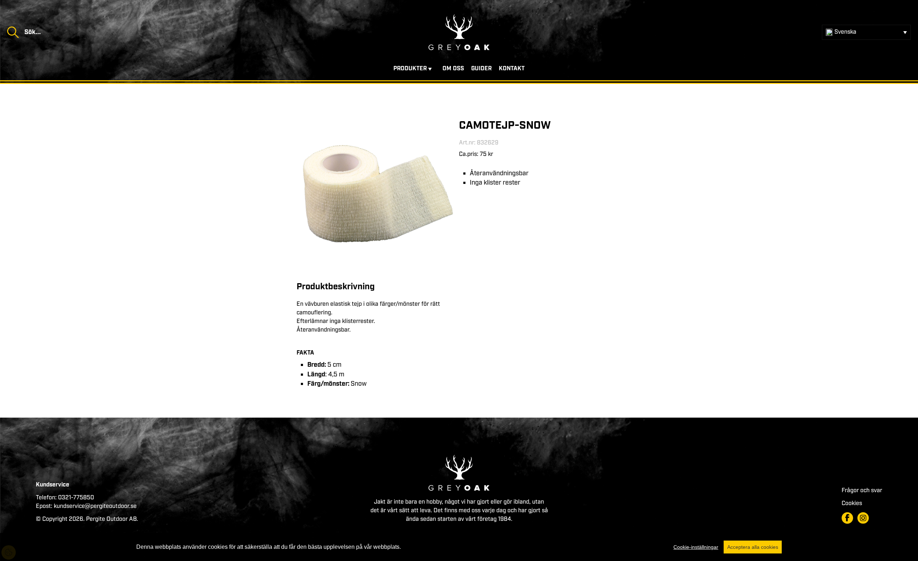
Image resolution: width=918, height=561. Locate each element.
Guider (481, 68)
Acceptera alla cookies (752, 547)
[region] (459, 547)
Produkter (410, 68)
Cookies (852, 503)
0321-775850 (76, 497)
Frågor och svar (862, 490)
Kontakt (512, 68)
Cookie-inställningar (695, 547)
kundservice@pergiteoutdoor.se (95, 506)
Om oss (453, 68)
